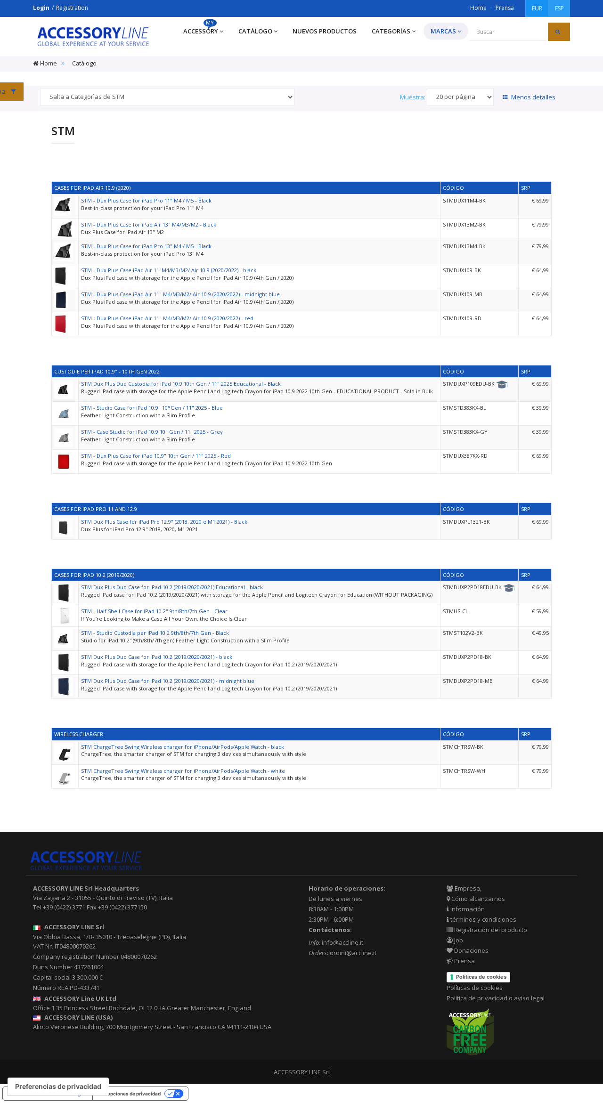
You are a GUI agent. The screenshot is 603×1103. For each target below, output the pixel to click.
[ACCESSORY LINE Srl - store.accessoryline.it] (93, 36)
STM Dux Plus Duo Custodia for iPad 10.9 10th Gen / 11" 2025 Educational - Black (181, 383)
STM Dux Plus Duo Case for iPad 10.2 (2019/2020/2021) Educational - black (172, 587)
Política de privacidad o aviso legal (496, 998)
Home (478, 8)
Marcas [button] (443, 31)
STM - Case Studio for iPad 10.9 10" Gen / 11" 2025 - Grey (152, 431)
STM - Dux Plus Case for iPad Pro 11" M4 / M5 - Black (146, 200)
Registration (72, 8)
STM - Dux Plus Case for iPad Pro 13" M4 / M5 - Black (146, 246)
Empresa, (467, 888)
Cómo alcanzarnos (477, 898)
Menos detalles (532, 97)
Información (467, 909)
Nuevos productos (325, 31)
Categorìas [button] (391, 31)
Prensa (505, 8)
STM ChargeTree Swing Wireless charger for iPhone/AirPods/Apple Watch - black (182, 746)
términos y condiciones (482, 919)
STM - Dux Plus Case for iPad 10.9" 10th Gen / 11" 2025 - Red (156, 455)
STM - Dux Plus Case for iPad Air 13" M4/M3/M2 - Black (148, 224)
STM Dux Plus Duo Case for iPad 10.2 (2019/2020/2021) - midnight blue (167, 680)
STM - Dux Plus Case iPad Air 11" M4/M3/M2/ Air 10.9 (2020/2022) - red (167, 318)
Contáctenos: (330, 929)
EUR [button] (537, 8)
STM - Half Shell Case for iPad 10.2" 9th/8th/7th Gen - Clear (154, 611)
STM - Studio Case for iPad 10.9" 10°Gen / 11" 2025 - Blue (152, 407)
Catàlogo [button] (255, 31)
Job (458, 940)
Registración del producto (490, 929)
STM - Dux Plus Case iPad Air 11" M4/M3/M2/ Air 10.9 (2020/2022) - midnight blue (180, 294)
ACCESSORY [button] (200, 29)
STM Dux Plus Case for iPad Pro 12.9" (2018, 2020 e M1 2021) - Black (164, 521)
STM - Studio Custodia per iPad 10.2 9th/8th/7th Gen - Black (155, 632)
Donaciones (471, 950)
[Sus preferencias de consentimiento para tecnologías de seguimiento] (58, 1086)
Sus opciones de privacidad (129, 1093)
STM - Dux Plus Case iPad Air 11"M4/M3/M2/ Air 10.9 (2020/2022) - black (168, 270)
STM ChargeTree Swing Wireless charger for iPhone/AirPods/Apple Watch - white (183, 770)
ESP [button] (559, 8)
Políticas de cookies (481, 976)
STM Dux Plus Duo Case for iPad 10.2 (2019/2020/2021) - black (156, 656)
